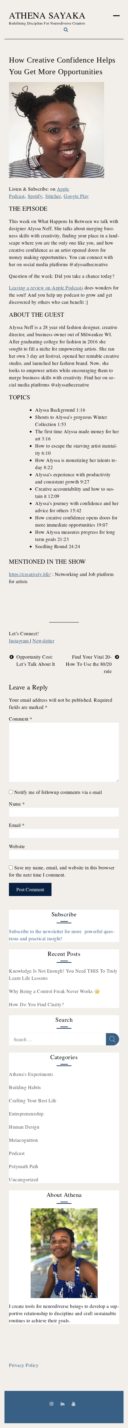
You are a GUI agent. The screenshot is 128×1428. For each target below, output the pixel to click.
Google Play (76, 196)
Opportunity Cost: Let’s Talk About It (35, 660)
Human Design (24, 1127)
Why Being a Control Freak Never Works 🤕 (54, 991)
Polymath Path (23, 1166)
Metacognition (23, 1140)
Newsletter (43, 640)
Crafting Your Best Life (33, 1100)
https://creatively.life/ (30, 574)
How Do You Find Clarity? (36, 1004)
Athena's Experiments (31, 1074)
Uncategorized (23, 1179)
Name (17, 804)
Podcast (17, 1153)
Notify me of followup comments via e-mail (58, 792)
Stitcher (53, 196)
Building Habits (25, 1087)
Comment (20, 718)
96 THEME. (74, 1413)
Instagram (19, 640)
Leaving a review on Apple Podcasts (46, 287)
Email (17, 825)
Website (17, 846)
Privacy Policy (23, 1365)
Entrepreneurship (26, 1113)
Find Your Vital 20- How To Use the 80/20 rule (89, 664)
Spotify (35, 196)
